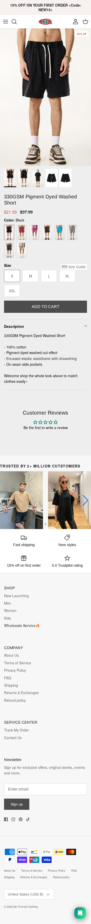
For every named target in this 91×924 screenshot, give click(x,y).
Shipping (11, 685)
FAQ (7, 677)
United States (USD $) (25, 894)
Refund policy (15, 700)
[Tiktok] (28, 819)
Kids (7, 618)
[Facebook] (6, 819)
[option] (45, 97)
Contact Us (13, 737)
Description (14, 326)
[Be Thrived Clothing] (45, 22)
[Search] (16, 21)
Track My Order (16, 729)
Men (7, 603)
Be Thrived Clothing (26, 906)
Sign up (17, 804)
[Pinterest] (20, 819)
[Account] (74, 21)
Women (10, 610)
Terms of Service (17, 662)
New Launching (16, 595)
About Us (11, 655)
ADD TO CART (45, 306)
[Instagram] (13, 819)
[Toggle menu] (5, 21)
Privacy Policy (15, 670)
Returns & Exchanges (21, 692)
